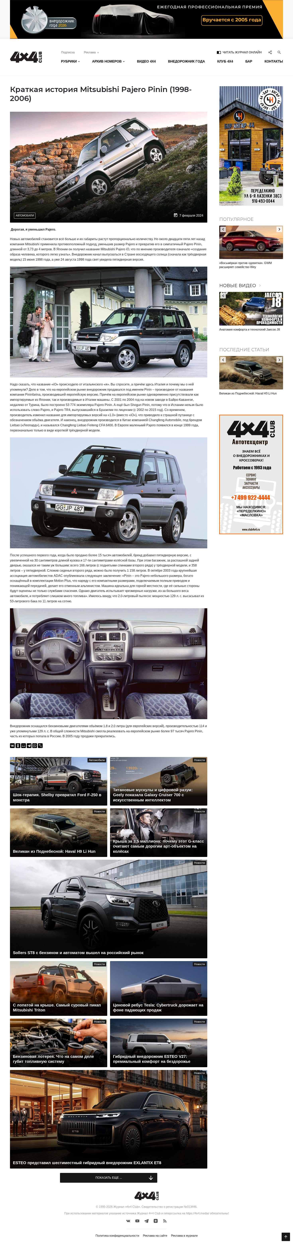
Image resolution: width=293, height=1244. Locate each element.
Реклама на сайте (155, 1235)
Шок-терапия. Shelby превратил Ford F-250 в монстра (249, 395)
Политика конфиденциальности (117, 1235)
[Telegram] (29, 745)
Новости (199, 760)
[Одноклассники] (18, 745)
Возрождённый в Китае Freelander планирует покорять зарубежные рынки (250, 265)
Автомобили (25, 215)
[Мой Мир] (23, 745)
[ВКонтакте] (12, 745)
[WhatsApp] (34, 745)
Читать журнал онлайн (239, 52)
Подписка (68, 52)
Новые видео (240, 285)
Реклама (90, 52)
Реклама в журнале (184, 1235)
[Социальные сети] (270, 52)
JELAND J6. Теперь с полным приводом (246, 329)
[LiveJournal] (40, 745)
